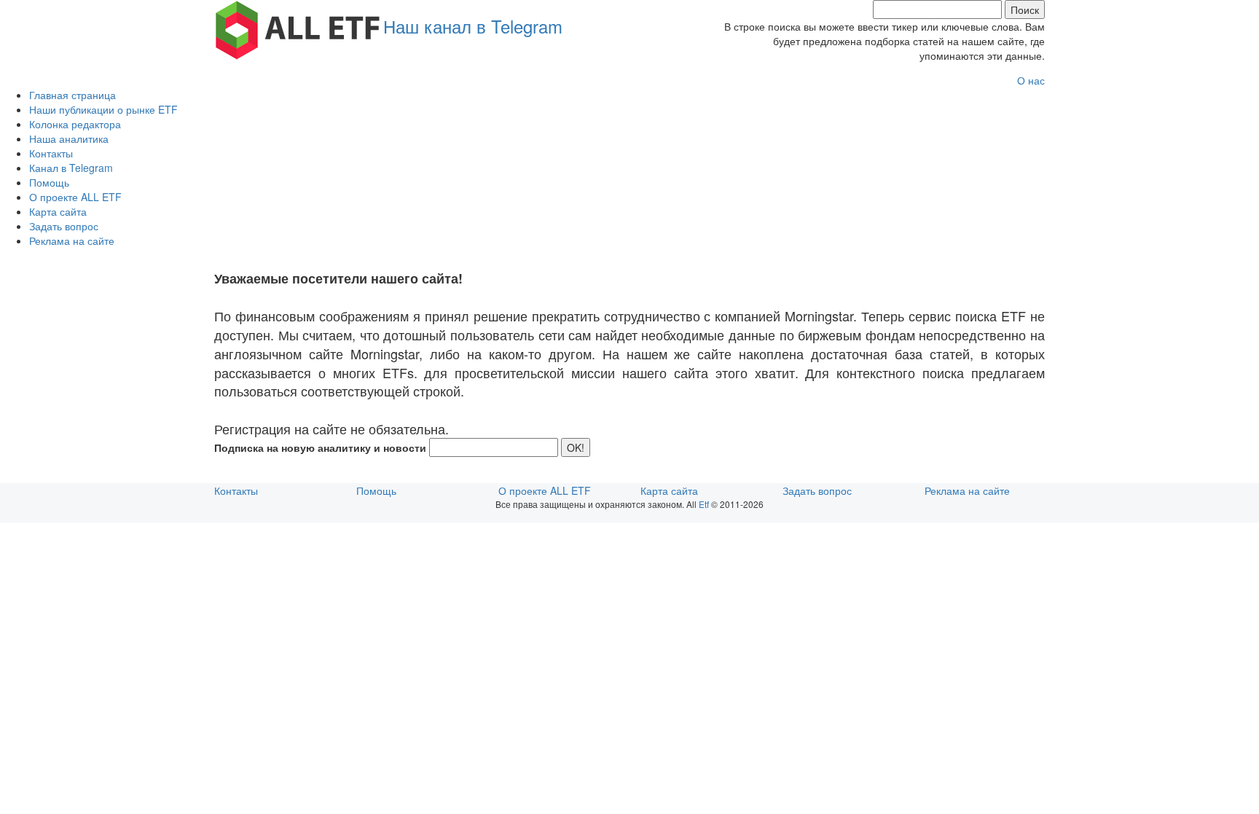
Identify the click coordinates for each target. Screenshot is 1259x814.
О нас (1031, 80)
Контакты (51, 153)
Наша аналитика (69, 138)
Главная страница (72, 94)
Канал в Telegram (71, 167)
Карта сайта (58, 211)
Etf (704, 504)
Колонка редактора (75, 124)
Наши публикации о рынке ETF (103, 109)
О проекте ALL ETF (75, 196)
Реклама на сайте (71, 240)
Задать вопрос (63, 226)
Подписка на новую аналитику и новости (320, 447)
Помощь (49, 182)
